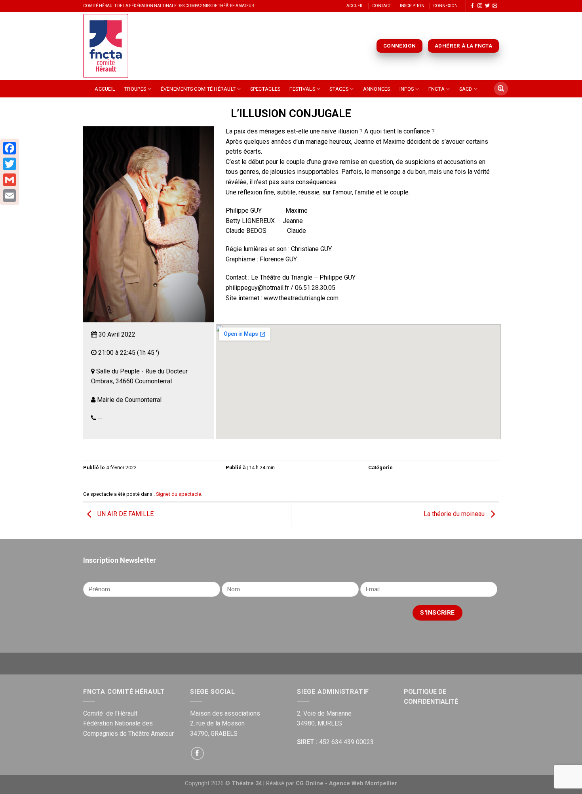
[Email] (9, 196)
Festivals (302, 89)
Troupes (135, 89)
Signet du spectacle (178, 494)
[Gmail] (9, 180)
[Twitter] (9, 164)
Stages (338, 89)
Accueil (354, 6)
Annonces (376, 89)
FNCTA (436, 89)
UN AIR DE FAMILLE (125, 514)
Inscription (412, 6)
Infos (406, 89)
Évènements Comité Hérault (198, 89)
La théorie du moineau (455, 514)
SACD (465, 89)
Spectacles (265, 89)
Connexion (445, 6)
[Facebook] (9, 148)
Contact (381, 6)
